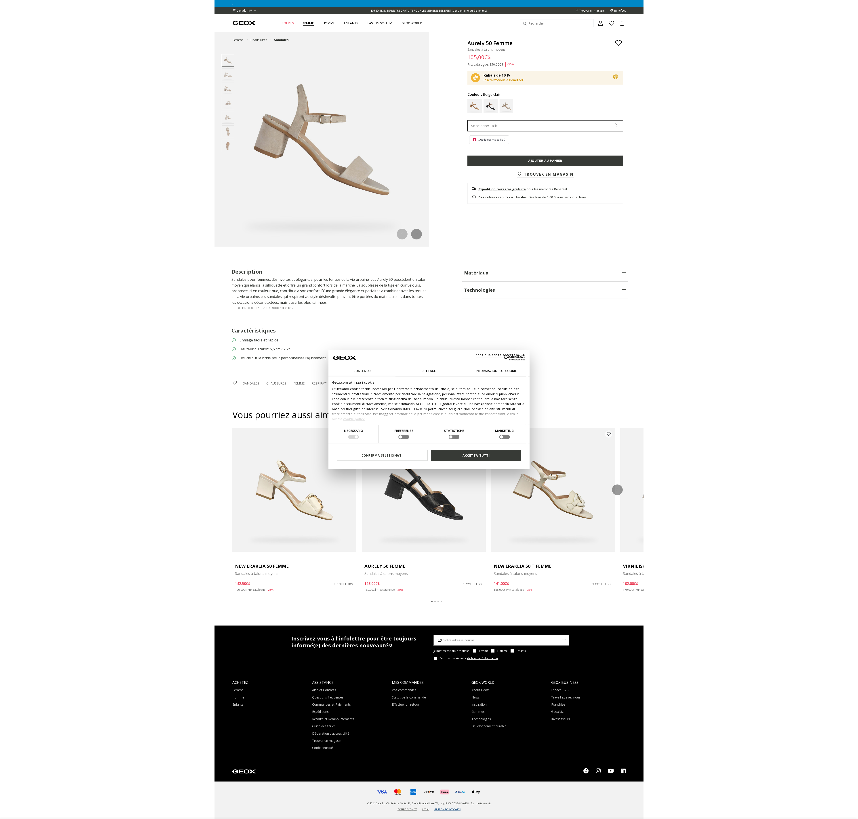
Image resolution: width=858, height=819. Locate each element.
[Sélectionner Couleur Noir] (491, 106)
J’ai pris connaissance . (469, 658)
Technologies (479, 290)
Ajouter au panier (545, 160)
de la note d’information (482, 658)
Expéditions (320, 711)
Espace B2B (560, 690)
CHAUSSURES (276, 383)
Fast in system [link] (379, 23)
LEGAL (425, 809)
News (475, 697)
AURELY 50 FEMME (384, 566)
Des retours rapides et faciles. (503, 197)
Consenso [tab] (362, 371)
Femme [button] (308, 23)
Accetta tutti (476, 455)
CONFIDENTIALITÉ (407, 809)
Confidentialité (322, 748)
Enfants (521, 651)
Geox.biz (557, 711)
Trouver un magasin (326, 740)
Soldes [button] (288, 23)
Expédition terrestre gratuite (502, 189)
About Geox (480, 690)
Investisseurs (560, 719)
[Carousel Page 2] (435, 601)
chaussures (258, 40)
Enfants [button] (351, 23)
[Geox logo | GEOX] (244, 771)
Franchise (558, 704)
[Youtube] (611, 772)
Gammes (478, 711)
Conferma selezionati (382, 455)
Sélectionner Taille (484, 126)
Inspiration (479, 704)
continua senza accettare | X (500, 355)
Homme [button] (329, 23)
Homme (502, 651)
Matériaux (476, 273)
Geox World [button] (412, 23)
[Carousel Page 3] (438, 601)
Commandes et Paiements (331, 704)
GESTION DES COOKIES (447, 809)
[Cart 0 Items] (620, 27)
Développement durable (488, 726)
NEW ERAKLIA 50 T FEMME (522, 566)
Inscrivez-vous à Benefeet (504, 80)
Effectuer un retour (405, 704)
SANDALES (251, 383)
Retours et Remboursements (333, 719)
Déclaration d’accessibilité (330, 733)
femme (238, 40)
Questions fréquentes (327, 697)
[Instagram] (598, 772)
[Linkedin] (623, 772)
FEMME (299, 383)
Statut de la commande (409, 697)
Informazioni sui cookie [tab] (496, 371)
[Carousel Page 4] (441, 601)
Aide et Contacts (324, 690)
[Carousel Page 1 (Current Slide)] (432, 601)
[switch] (403, 437)
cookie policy (354, 419)
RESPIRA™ (319, 383)
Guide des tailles (324, 726)
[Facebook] (586, 772)
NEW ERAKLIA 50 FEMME (262, 566)
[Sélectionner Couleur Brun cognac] (474, 106)
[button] (402, 234)
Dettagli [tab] (429, 371)
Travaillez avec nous (565, 697)
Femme (483, 651)
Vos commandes (404, 690)
